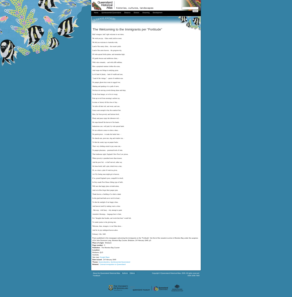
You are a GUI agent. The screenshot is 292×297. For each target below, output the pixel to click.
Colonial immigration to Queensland (113, 264)
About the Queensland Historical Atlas (106, 273)
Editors (132, 273)
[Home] (146, 10)
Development (157, 12)
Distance (127, 12)
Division (136, 12)
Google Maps (105, 257)
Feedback (96, 275)
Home (96, 12)
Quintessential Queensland (111, 12)
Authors (125, 273)
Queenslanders (104, 262)
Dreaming (146, 12)
